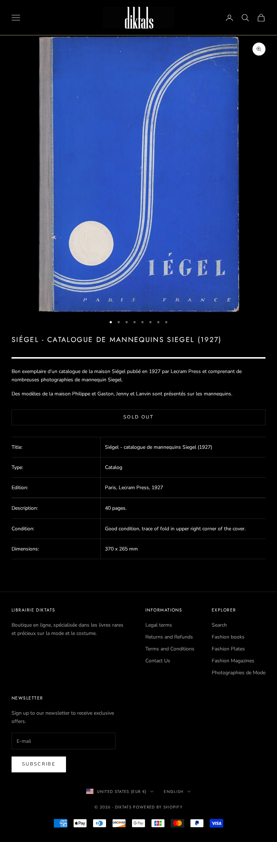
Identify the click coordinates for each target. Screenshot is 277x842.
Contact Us (157, 660)
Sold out (138, 417)
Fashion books (228, 636)
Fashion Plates (228, 648)
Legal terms (158, 625)
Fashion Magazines (233, 660)
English (174, 791)
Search (219, 625)
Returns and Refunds (169, 636)
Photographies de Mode (238, 672)
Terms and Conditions (169, 648)
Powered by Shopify (158, 807)
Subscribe (39, 764)
